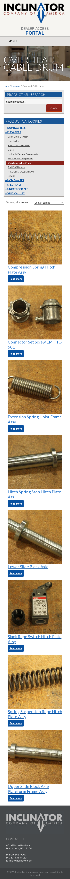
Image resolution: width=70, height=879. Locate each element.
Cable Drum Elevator (18, 136)
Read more (16, 278)
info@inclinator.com (20, 860)
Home (6, 86)
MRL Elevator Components (20, 158)
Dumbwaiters (16, 127)
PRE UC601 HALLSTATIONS (21, 171)
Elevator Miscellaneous (19, 145)
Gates (11, 149)
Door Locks (13, 141)
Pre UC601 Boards (16, 167)
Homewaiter (15, 180)
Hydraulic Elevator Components (23, 154)
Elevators (15, 86)
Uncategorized (17, 189)
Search (54, 108)
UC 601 (11, 176)
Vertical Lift (16, 193)
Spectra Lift (15, 184)
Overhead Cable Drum (19, 163)
